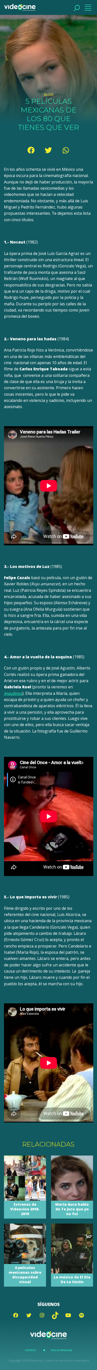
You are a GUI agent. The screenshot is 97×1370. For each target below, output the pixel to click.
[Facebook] (31, 150)
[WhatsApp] (66, 150)
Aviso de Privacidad (61, 1350)
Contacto (30, 1350)
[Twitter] (48, 150)
